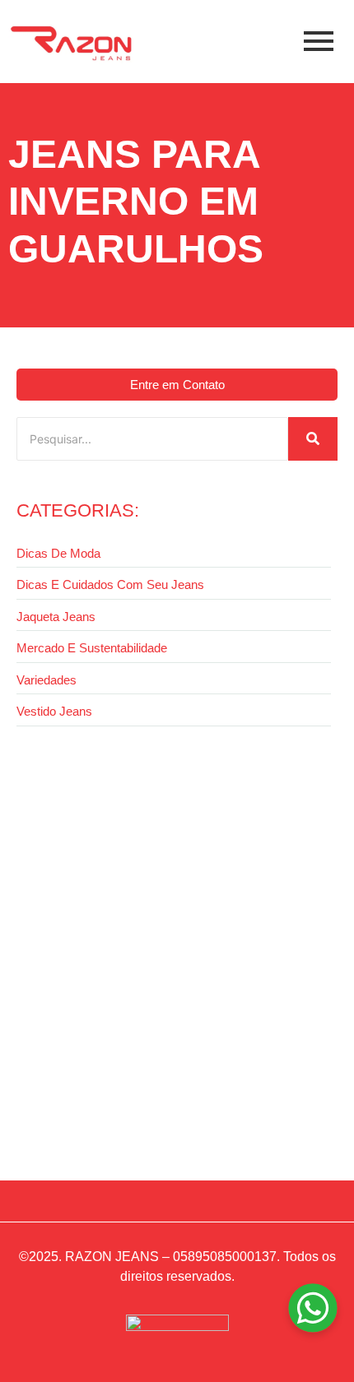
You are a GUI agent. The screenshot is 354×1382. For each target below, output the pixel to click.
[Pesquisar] (313, 439)
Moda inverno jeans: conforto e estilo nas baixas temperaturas (149, 1104)
